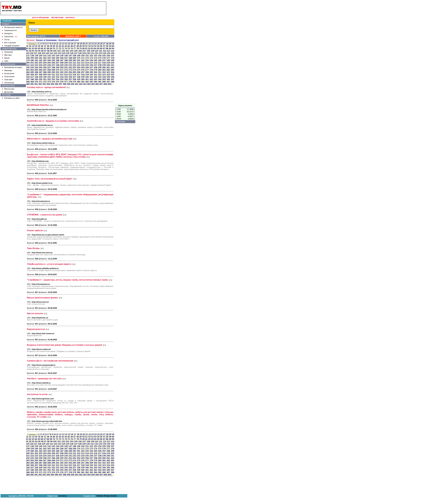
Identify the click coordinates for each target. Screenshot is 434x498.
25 (98, 44)
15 (69, 44)
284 (28, 72)
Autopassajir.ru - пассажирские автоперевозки (50, 361)
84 (95, 48)
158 (28, 58)
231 (70, 65)
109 (92, 51)
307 (36, 74)
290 (53, 72)
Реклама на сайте (12, 98)
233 (78, 65)
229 (62, 65)
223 (36, 65)
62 (30, 48)
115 (27, 53)
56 (101, 46)
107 (84, 51)
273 (70, 70)
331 (49, 77)
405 (93, 84)
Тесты (6, 40)
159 (32, 58)
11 (57, 44)
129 (84, 53)
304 (112, 72)
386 (104, 82)
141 (45, 55)
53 (92, 46)
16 (72, 44)
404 (89, 84)
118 (39, 53)
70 (54, 48)
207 (57, 63)
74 (66, 48)
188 (66, 60)
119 (43, 53)
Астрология (9, 73)
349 (36, 79)
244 (36, 67)
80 (83, 48)
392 (40, 84)
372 (45, 82)
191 (78, 60)
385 (100, 82)
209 (66, 63)
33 (33, 46)
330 (45, 77)
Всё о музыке (10, 43)
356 (66, 79)
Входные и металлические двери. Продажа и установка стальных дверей (64, 345)
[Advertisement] (125, 52)
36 (42, 46)
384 (95, 82)
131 (92, 53)
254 (78, 67)
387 (108, 82)
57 (104, 46)
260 (104, 67)
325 (112, 74)
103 (67, 51)
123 (59, 53)
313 (61, 74)
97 (45, 51)
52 (89, 46)
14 (66, 44)
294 (70, 72)
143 (53, 55)
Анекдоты (8, 33)
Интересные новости (13, 27)
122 (55, 53)
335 (66, 77)
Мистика (8, 55)
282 (108, 70)
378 (70, 82)
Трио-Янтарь (33, 248)
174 (95, 58)
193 (87, 60)
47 (74, 46)
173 (91, 58)
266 (40, 70)
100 (55, 51)
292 (62, 72)
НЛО (6, 61)
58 (107, 46)
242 (28, 67)
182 (40, 60)
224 (40, 65)
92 (30, 51)
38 (48, 46)
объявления (57, 17)
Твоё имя (8, 80)
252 (70, 67)
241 (112, 65)
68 (48, 48)
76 (72, 48)
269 (53, 70)
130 (88, 53)
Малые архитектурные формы (42, 297)
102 (63, 51)
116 (31, 53)
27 (104, 44)
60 (113, 46)
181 (36, 60)
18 (78, 44)
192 (83, 60)
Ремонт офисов (35, 230)
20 (84, 44)
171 (83, 58)
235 (87, 65)
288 (45, 72)
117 (35, 53)
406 (97, 84)
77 (74, 48)
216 (95, 63)
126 (72, 53)
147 (70, 55)
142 (49, 55)
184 (49, 60)
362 (91, 79)
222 (32, 65)
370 (36, 82)
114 (112, 51)
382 (87, 82)
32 (30, 46)
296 (78, 72)
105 (76, 51)
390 (32, 84)
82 (89, 48)
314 (66, 74)
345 (108, 77)
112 (104, 51)
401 (76, 84)
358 (74, 79)
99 (51, 51)
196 (100, 60)
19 (81, 44)
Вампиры (8, 70)
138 (32, 55)
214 (87, 63)
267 (45, 70)
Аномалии (8, 52)
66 (42, 48)
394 (48, 84)
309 (45, 74)
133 (100, 53)
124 (63, 53)
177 (108, 58)
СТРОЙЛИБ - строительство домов (44, 215)
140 (40, 55)
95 (39, 51)
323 (104, 74)
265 (36, 70)
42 (60, 46)
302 (104, 72)
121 (51, 53)
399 (68, 84)
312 (57, 74)
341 (91, 77)
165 (57, 58)
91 (27, 51)
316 (74, 74)
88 (107, 48)
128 (80, 53)
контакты (70, 17)
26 (101, 44)
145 (62, 55)
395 (52, 84)
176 (104, 58)
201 (32, 63)
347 (28, 79)
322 (100, 74)
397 (60, 84)
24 (95, 44)
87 (104, 48)
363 (95, 79)
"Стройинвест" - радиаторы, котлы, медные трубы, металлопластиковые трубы (67, 280)
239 (104, 65)
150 (83, 55)
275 (78, 70)
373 (49, 82)
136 (112, 53)
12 (60, 44)
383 (91, 82)
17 (75, 44)
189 (70, 60)
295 (74, 72)
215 (91, 63)
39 (51, 46)
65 (39, 48)
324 (108, 74)
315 (70, 74)
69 (51, 48)
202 (36, 63)
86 (101, 48)
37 (45, 46)
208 (62, 63)
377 (66, 82)
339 (83, 77)
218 (104, 63)
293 (66, 72)
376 (62, 82)
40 (54, 46)
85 (98, 48)
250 (62, 67)
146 (66, 55)
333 (57, 77)
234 (83, 65)
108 (88, 51)
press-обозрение (40, 17)
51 (86, 46)
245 (40, 67)
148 (74, 55)
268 (49, 70)
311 (53, 74)
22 (89, 44)
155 (104, 55)
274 (74, 70)
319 (87, 74)
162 (45, 58)
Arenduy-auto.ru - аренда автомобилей (46, 87)
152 (91, 55)
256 (87, 67)
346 (112, 77)
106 (80, 51)
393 (44, 84)
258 (95, 67)
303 (108, 72)
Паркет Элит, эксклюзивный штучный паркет (49, 179)
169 (74, 58)
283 (112, 70)
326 (28, 77)
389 (28, 84)
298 (87, 72)
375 (57, 82)
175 (100, 58)
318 (83, 74)
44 (66, 46)
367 (112, 79)
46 (72, 46)
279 (95, 70)
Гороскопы (8, 36)
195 (95, 60)
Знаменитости (10, 30)
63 (33, 48)
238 (100, 65)
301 (100, 72)
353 (53, 79)
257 (91, 67)
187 (62, 60)
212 (78, 63)
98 (48, 51)
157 (112, 55)
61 (27, 48)
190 (74, 60)
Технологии (9, 83)
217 (100, 63)
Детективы (8, 92)
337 (74, 77)
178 (112, 58)
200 (28, 63)
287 (40, 72)
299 (91, 72)
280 (100, 70)
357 (70, 79)
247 (49, 67)
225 (45, 65)
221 (28, 65)
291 (57, 72)
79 (80, 48)
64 (36, 48)
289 (49, 72)
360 (83, 79)
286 (36, 72)
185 (53, 60)
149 (78, 55)
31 (27, 46)
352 (49, 79)
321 (95, 74)
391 (36, 84)
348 (32, 79)
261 (108, 67)
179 (28, 60)
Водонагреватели (36, 329)
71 (57, 48)
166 (62, 58)
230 (66, 65)
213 (83, 63)
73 (63, 48)
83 (92, 48)
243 (32, 67)
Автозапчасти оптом (37, 394)
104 (71, 51)
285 (32, 72)
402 (81, 84)
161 (40, 58)
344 (104, 77)
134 (104, 53)
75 (68, 48)
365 (104, 79)
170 (78, 58)
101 (59, 51)
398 (64, 84)
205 (49, 63)
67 (45, 48)
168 (70, 58)
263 (28, 70)
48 (77, 46)
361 (87, 79)
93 (33, 51)
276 (83, 70)
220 (112, 63)
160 (36, 58)
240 (108, 65)
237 (95, 65)
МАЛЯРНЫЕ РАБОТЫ (38, 105)
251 (66, 67)
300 (95, 72)
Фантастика (9, 89)
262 (112, 67)
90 (113, 48)
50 (83, 46)
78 (77, 48)
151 (87, 55)
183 (45, 60)
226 (49, 65)
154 (100, 55)
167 (66, 58)
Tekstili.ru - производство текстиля (44, 378)
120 (47, 53)
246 (45, 67)
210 (70, 63)
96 (42, 51)
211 (74, 63)
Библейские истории (13, 67)
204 (45, 63)
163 (49, 58)
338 (78, 77)
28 (107, 44)
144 (57, 55)
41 (57, 46)
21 (86, 44)
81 (86, 48)
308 (40, 74)
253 (74, 67)
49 (80, 46)
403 (85, 84)
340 (87, 77)
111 (100, 51)
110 (96, 51)
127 (76, 53)
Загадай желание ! (12, 46)
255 (83, 67)
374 (53, 82)
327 (32, 77)
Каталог (31, 40)
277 (87, 70)
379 (74, 82)
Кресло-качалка (35, 313)
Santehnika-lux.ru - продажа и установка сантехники (53, 121)
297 (83, 72)
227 (53, 65)
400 (72, 84)
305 (28, 74)
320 (91, 74)
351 (45, 79)
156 (108, 55)
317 (78, 74)
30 (113, 44)
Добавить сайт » (73, 36)
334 (62, 77)
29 (110, 44)
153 (95, 55)
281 (104, 70)
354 (57, 79)
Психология (9, 76)
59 (110, 46)
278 (91, 70)
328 (36, 77)
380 (78, 82)
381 (83, 82)
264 (32, 70)
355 (62, 79)
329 (40, 77)
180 (32, 60)
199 (112, 60)
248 (53, 67)
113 (108, 51)
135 (108, 53)
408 (105, 84)
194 (91, 60)
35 (39, 46)
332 (53, 77)
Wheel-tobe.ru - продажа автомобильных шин (49, 139)
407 (101, 84)
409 (109, 84)
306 (32, 74)
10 (54, 44)
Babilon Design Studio (107, 496)
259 (100, 67)
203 (40, 63)
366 (108, 79)
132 (96, 53)
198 (108, 60)
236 (91, 65)
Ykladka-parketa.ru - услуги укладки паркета (49, 264)
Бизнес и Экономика (46, 40)
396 (56, 84)
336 (70, 77)
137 (28, 55)
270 (57, 70)
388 (112, 82)
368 (28, 82)
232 (74, 65)
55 (98, 46)
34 (36, 46)
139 (36, 55)
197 (104, 60)
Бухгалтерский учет (69, 40)
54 (95, 46)
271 (62, 70)
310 (49, 74)
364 (100, 79)
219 (108, 63)
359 (78, 79)
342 (95, 77)
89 (110, 48)
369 (32, 82)
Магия (6, 58)
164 (53, 58)
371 (40, 82)
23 (92, 44)
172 (87, 58)
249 (57, 67)
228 (57, 65)
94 (36, 51)
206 (53, 63)
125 (68, 53)
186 (57, 60)
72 (60, 48)
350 (40, 79)
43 (63, 46)
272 (66, 70)
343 (100, 77)
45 (68, 46)
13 (63, 44)
